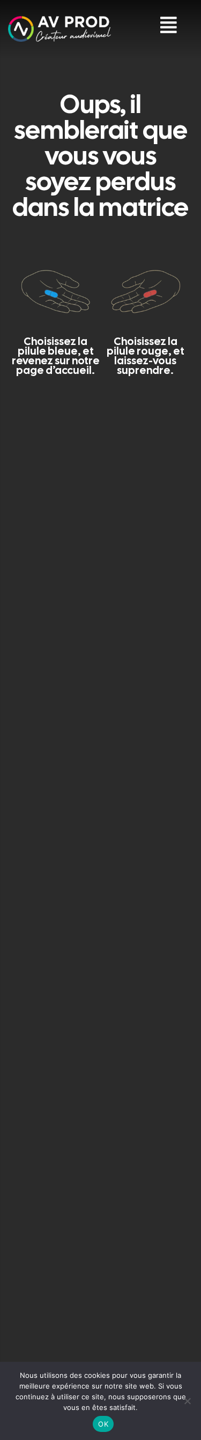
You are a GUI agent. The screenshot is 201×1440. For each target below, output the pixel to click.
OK (103, 1424)
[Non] (187, 1401)
